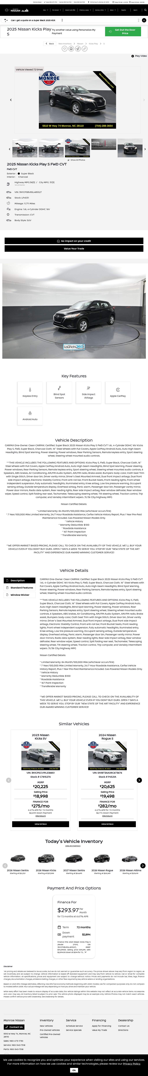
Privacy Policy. (132, 1063)
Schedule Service (74, 1025)
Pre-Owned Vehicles (50, 1030)
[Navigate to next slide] (144, 100)
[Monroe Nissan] (17, 9)
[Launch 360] (74, 347)
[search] (145, 10)
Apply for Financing (101, 1025)
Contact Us (16, 1027)
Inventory (46, 1020)
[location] (88, 2)
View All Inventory (72, 846)
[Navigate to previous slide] (11, 100)
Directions (123, 1030)
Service (71, 1020)
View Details (41, 824)
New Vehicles (46, 1025)
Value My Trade (99, 1030)
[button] (74, 311)
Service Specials (74, 1030)
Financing (99, 1020)
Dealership (125, 1020)
